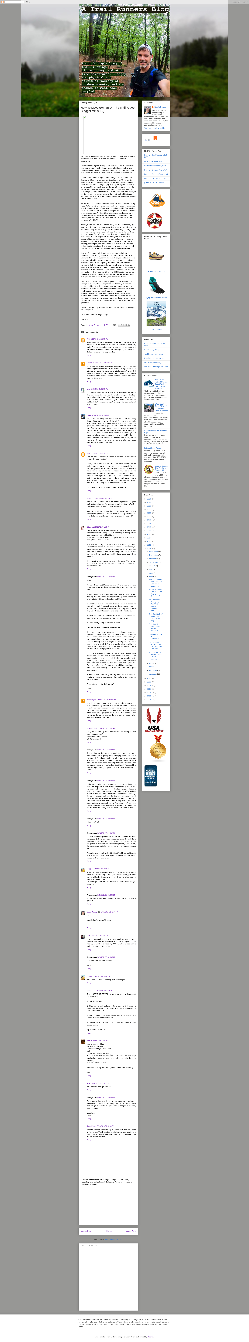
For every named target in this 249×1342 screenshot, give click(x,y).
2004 (149, 700)
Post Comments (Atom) (113, 1240)
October (152, 559)
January (152, 674)
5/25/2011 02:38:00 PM (106, 895)
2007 (149, 689)
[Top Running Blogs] (158, 762)
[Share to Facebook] (126, 325)
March (152, 667)
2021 (149, 513)
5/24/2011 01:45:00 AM (106, 728)
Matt (88, 1041)
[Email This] (119, 325)
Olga (89, 415)
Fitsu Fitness (92, 728)
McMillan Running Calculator (156, 367)
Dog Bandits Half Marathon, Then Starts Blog (155, 617)
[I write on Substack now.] (155, 141)
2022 (149, 509)
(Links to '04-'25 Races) (154, 183)
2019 (149, 520)
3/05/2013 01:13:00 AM (106, 1126)
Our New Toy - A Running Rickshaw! (155, 636)
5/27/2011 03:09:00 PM (103, 991)
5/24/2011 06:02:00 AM (106, 750)
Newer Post (86, 1231)
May (151, 576)
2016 (149, 531)
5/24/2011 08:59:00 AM (106, 819)
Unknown (90, 363)
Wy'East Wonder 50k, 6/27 (155, 166)
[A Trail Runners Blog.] (157, 211)
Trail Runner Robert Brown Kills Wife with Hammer (155, 645)
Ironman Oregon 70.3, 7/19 (155, 170)
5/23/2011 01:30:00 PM (100, 453)
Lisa (88, 389)
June (151, 573)
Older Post (131, 1231)
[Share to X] (124, 325)
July (151, 569)
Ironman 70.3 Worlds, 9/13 (155, 178)
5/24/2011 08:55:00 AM (106, 781)
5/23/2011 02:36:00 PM (103, 498)
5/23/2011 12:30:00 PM (99, 339)
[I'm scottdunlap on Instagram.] (146, 141)
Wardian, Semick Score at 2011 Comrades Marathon (155, 582)
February (153, 670)
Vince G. (90, 498)
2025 (149, 502)
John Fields (91, 1126)
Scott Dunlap (94, 325)
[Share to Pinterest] (129, 325)
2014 (149, 538)
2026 (149, 499)
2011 (149, 548)
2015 (149, 534)
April (151, 663)
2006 (149, 692)
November (153, 555)
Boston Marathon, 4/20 (153, 161)
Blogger (150, 1337)
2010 (149, 678)
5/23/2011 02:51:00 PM (106, 577)
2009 (149, 682)
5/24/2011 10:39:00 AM (106, 833)
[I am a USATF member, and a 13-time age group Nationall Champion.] (154, 732)
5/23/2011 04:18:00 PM (107, 700)
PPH (88, 936)
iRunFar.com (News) (152, 362)
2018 (149, 524)
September (154, 562)
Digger (89, 869)
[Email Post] (114, 325)
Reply (89, 355)
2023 (149, 506)
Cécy (89, 527)
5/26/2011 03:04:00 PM (106, 957)
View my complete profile (154, 128)
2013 (149, 541)
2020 (149, 516)
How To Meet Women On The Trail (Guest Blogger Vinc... (154, 605)
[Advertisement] (108, 1207)
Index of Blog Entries (152, 448)
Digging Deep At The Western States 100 (161, 468)
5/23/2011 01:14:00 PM (100, 415)
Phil (88, 339)
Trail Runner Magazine (153, 354)
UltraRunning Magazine (154, 358)
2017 (149, 527)
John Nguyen (92, 700)
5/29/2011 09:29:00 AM (99, 1041)
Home (109, 1231)
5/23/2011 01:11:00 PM (99, 389)
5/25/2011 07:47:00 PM (100, 936)
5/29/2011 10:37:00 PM (100, 1083)
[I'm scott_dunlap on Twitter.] (149, 141)
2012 (149, 545)
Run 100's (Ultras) (151, 350)
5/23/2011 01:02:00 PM (104, 363)
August (152, 566)
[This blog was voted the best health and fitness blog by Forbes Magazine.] (156, 229)
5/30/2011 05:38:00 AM (106, 1098)
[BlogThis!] (121, 325)
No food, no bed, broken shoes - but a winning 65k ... (155, 655)
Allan (89, 1083)
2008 (149, 685)
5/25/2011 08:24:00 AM (101, 869)
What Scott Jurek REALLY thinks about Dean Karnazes (161, 407)
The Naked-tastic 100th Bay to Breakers (154, 627)
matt (88, 453)
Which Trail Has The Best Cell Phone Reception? (155, 592)
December (153, 552)
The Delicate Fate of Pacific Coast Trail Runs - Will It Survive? (161, 384)
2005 (149, 696)
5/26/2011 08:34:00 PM (101, 976)
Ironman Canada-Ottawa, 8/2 (156, 174)
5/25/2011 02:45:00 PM (110, 912)
